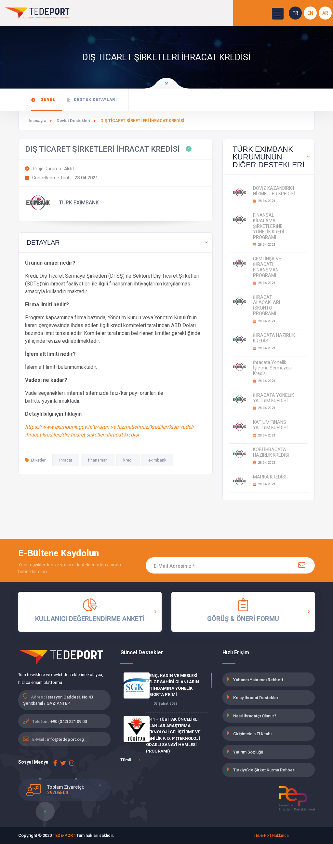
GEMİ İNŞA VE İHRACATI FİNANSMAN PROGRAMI (267, 267)
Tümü (126, 760)
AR (325, 13)
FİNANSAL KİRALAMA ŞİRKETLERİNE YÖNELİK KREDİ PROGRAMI (268, 226)
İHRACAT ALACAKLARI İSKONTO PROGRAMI (266, 305)
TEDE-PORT (64, 835)
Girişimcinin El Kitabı (252, 733)
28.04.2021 (266, 201)
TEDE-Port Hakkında (271, 835)
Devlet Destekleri (73, 120)
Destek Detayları (95, 99)
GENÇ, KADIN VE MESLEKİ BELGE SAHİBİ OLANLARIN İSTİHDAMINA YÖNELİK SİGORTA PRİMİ (172, 685)
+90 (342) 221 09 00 (68, 721)
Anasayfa (37, 120)
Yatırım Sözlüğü (248, 752)
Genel (47, 99)
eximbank (157, 460)
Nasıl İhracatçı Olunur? (254, 715)
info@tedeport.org (65, 739)
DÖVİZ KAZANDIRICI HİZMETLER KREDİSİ (274, 191)
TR (295, 13)
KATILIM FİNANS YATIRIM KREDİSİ (270, 425)
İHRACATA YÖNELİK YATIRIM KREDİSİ (273, 398)
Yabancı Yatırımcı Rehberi (258, 679)
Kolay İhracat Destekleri (256, 697)
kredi (128, 460)
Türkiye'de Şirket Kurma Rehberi (264, 770)
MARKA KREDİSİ (269, 476)
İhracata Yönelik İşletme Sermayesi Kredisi (272, 368)
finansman (98, 460)
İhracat (65, 460)
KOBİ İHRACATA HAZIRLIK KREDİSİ (271, 452)
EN (310, 13)
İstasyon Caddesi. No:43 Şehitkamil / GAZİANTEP (58, 700)
